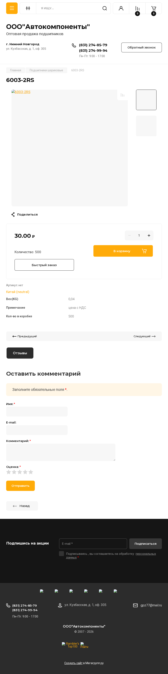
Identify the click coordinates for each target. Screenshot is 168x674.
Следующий (142, 336)
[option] (69, 148)
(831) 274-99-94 (93, 50)
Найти (104, 8)
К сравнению (122, 95)
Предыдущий (27, 336)
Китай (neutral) (17, 292)
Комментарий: (18, 441)
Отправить (20, 486)
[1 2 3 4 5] (84, 472)
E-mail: (11, 422)
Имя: (10, 404)
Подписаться (146, 544)
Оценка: (13, 467)
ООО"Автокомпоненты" (48, 27)
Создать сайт (73, 663)
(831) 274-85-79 (93, 45)
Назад (24, 506)
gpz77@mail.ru (151, 605)
